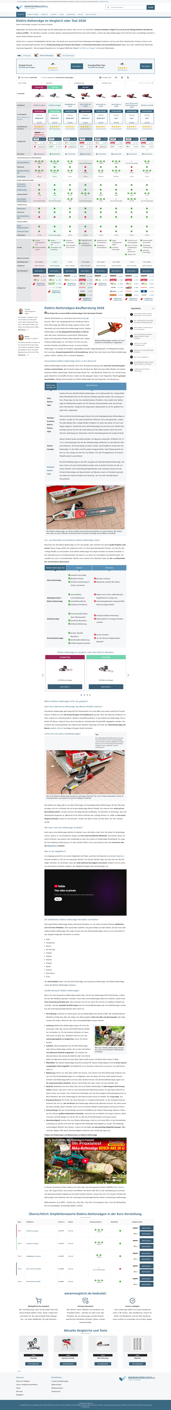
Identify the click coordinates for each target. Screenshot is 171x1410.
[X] (128, 77)
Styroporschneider (68, 1358)
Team (18, 1388)
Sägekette (137, 1358)
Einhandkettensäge (51, 470)
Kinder (62, 14)
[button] (81, 695)
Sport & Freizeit (91, 14)
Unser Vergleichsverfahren (27, 1384)
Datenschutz (56, 1384)
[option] (33, 1352)
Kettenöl (60, 728)
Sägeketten (52, 846)
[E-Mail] (116, 77)
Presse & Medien (23, 1381)
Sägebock (120, 856)
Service (80, 14)
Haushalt (54, 14)
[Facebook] (122, 77)
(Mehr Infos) (90, 1405)
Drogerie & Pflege (32, 14)
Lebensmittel (71, 14)
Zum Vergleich (33, 1364)
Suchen (150, 7)
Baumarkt (21, 14)
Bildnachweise (57, 1388)
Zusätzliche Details (103, 1)
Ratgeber (20, 1394)
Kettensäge (81, 318)
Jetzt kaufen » (76, 66)
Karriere (19, 1391)
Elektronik (44, 14)
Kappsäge (33, 1358)
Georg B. (27, 309)
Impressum (55, 1391)
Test (55, 348)
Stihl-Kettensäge (102, 1358)
